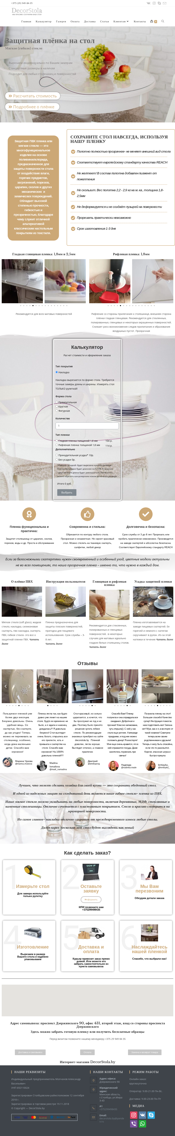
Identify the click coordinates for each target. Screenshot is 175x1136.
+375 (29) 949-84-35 (21, 3)
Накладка (63, 372)
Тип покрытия (64, 366)
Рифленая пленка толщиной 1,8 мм (79, 445)
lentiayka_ (163, 764)
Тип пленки (63, 434)
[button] (32, 96)
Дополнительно (65, 449)
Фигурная (64, 410)
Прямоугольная (67, 402)
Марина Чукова (23, 761)
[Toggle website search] (162, 21)
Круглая (63, 406)
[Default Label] (142, 1114)
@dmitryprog (94, 764)
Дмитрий (93, 761)
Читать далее (97, 647)
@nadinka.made (129, 768)
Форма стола (63, 396)
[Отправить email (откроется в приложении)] (164, 3)
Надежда (126, 764)
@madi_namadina (58, 769)
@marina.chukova (23, 764)
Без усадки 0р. (66, 459)
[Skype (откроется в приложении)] (159, 3)
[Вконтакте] (149, 3)
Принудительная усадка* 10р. (76, 455)
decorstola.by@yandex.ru (111, 1120)
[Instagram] (154, 3)
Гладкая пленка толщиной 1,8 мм (78, 440)
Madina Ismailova (55, 765)
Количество (63, 418)
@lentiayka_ (164, 768)
